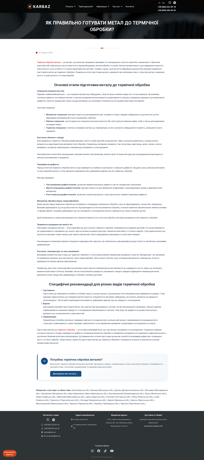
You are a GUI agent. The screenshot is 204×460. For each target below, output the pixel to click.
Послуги (69, 6)
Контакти (130, 6)
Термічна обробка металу (49, 62)
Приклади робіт (86, 6)
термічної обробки (66, 330)
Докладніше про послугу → (66, 374)
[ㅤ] (156, 3)
